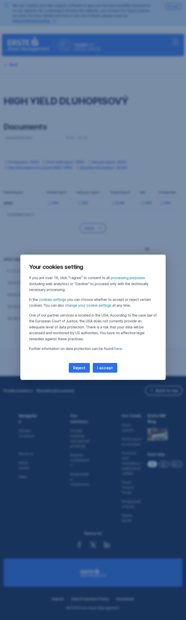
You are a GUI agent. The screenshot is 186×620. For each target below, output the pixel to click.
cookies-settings (52, 299)
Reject (79, 367)
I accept (105, 367)
